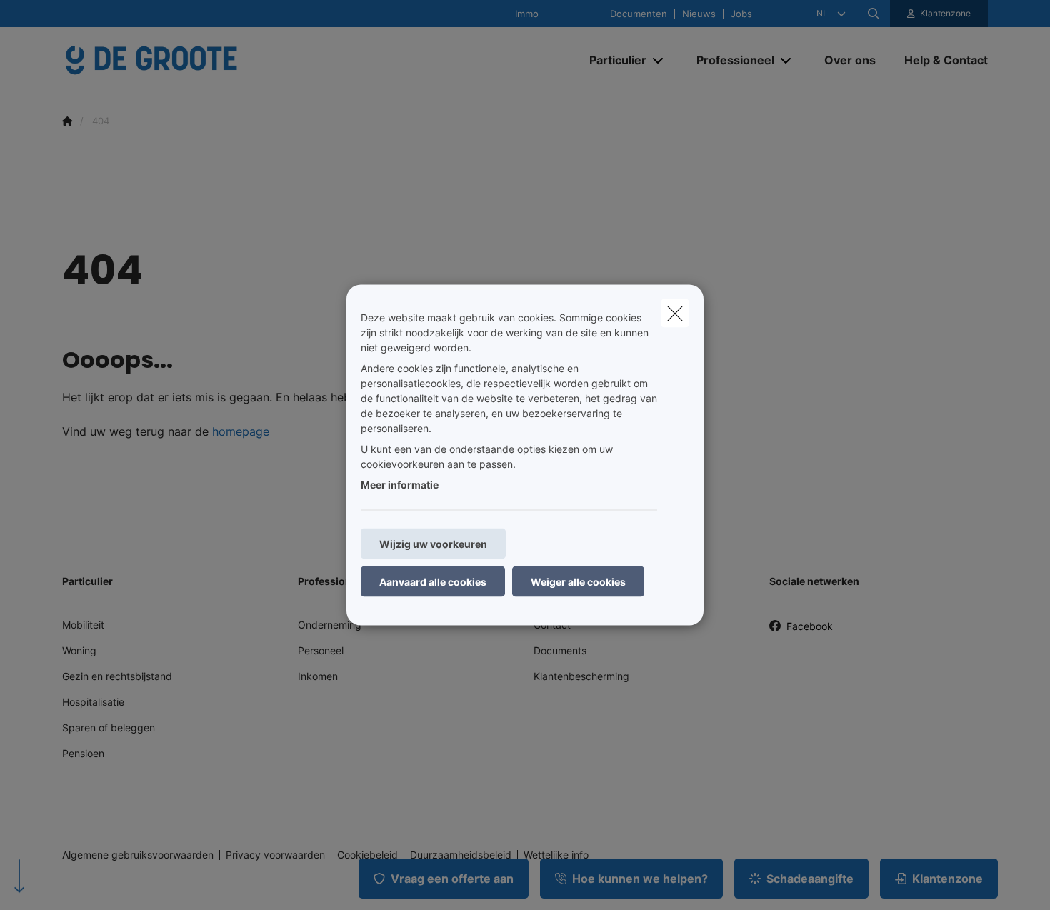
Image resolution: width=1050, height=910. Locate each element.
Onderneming (329, 625)
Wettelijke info (556, 855)
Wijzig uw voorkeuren (433, 544)
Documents (560, 650)
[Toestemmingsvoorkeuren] (57, 882)
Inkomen (318, 676)
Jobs (741, 14)
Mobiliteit (83, 625)
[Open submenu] (659, 60)
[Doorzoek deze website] (873, 13)
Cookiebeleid (367, 855)
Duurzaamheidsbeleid (460, 855)
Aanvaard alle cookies (432, 582)
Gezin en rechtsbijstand (117, 676)
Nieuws (699, 14)
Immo (527, 14)
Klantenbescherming (581, 676)
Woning (79, 650)
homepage (240, 431)
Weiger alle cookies (578, 582)
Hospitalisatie (93, 702)
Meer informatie (400, 485)
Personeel (321, 650)
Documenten (638, 14)
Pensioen (83, 753)
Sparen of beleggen (108, 727)
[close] (675, 313)
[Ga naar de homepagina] (205, 60)
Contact (552, 625)
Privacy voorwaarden (275, 855)
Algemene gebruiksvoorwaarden (138, 855)
